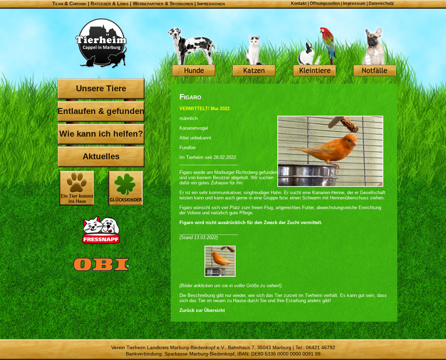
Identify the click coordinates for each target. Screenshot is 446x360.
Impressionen (211, 3)
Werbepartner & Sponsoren (163, 3)
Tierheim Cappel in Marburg (101, 43)
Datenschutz (381, 3)
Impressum (354, 3)
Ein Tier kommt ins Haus (76, 188)
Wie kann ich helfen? (101, 133)
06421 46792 (320, 347)
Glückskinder (125, 189)
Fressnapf (101, 230)
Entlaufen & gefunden (101, 111)
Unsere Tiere (101, 88)
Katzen (254, 52)
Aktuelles (101, 156)
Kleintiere (314, 52)
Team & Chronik (69, 3)
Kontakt (299, 3)
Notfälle (374, 52)
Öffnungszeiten (325, 3)
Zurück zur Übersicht (202, 310)
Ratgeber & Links (110, 3)
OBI (101, 272)
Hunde (194, 52)
